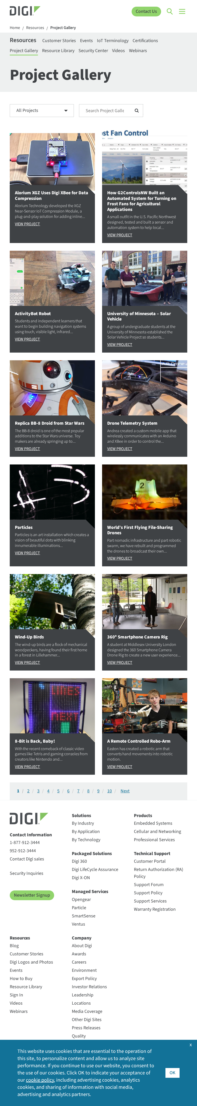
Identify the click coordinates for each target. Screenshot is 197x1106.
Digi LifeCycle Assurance (95, 869)
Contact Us (146, 11)
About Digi (82, 946)
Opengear (81, 899)
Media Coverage (87, 1011)
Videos (118, 50)
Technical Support (152, 854)
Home (15, 28)
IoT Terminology (113, 40)
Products (143, 816)
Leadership (82, 995)
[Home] (32, 11)
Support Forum (149, 884)
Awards (79, 954)
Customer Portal (150, 861)
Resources (35, 28)
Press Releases (86, 1028)
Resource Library (58, 50)
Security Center (93, 50)
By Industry (83, 823)
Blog (14, 946)
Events (86, 40)
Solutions (81, 816)
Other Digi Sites (87, 1019)
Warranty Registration (155, 909)
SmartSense (83, 916)
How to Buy (21, 978)
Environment (84, 970)
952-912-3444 (23, 851)
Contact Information (31, 835)
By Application (86, 831)
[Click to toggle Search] (170, 11)
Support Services (150, 901)
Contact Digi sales (27, 859)
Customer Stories (59, 40)
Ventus (78, 924)
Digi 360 (79, 861)
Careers (79, 962)
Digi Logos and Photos (31, 962)
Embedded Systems (153, 823)
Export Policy (84, 978)
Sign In (16, 995)
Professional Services (154, 840)
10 (109, 791)
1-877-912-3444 (25, 842)
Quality (79, 1036)
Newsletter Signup (32, 895)
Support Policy (148, 893)
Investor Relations (89, 987)
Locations (81, 1003)
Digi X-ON (81, 878)
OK (172, 1073)
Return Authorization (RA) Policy (158, 873)
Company (82, 938)
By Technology (86, 840)
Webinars (138, 50)
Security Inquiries (26, 873)
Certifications (145, 40)
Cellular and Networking (157, 831)
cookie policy (40, 1080)
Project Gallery (63, 28)
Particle (79, 908)
